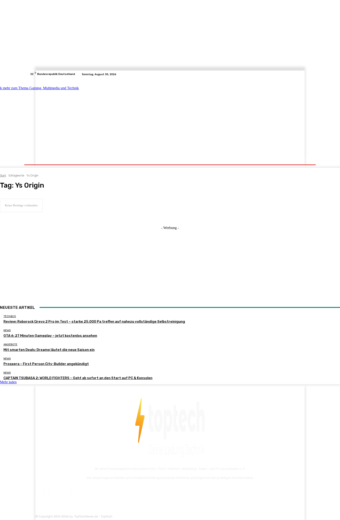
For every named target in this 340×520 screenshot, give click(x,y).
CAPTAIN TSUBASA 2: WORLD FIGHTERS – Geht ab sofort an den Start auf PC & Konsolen (77, 378)
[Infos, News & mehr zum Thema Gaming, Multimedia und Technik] (75, 115)
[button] (304, 158)
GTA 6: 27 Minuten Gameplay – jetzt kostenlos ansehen (50, 336)
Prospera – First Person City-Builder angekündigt (46, 364)
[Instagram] (296, 74)
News (7, 330)
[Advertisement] (210, 116)
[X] (302, 74)
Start (3, 175)
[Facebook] (291, 74)
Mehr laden (8, 382)
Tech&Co (9, 316)
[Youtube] (307, 74)
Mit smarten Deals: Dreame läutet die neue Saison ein (49, 350)
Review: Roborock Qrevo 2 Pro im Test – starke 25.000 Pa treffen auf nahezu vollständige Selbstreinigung (94, 321)
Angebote (10, 344)
